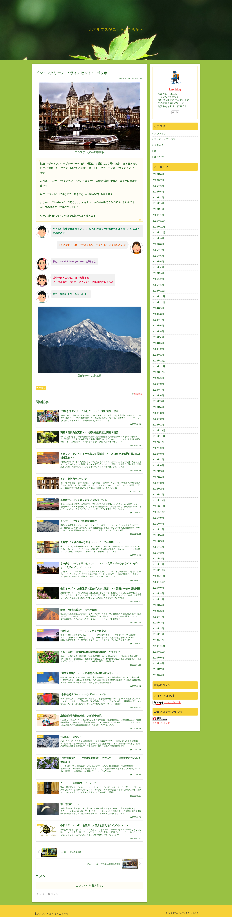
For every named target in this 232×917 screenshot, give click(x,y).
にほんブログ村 (172, 702)
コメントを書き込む (89, 885)
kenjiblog (175, 89)
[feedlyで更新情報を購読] (173, 112)
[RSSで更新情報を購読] (177, 112)
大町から (42, 388)
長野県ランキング (161, 723)
